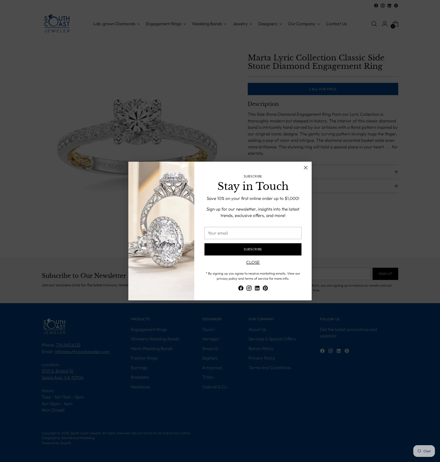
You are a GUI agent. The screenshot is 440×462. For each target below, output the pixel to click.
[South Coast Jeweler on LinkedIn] (257, 289)
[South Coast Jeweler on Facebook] (241, 289)
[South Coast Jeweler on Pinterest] (265, 289)
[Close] (306, 168)
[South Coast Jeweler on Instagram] (249, 289)
